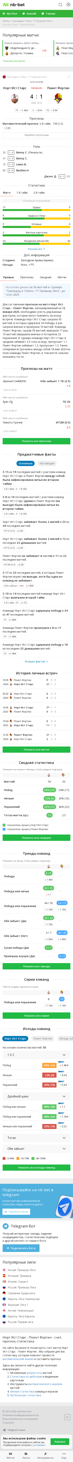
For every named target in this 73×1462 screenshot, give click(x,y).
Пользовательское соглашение (20, 1419)
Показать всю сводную (36, 837)
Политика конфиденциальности (20, 1415)
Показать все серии (36, 1015)
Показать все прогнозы (36, 441)
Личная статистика (22, 1391)
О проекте (8, 1422)
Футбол (6, 20)
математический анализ (18, 1359)
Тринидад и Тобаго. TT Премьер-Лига (31, 20)
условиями (39, 1445)
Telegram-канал (16, 1430)
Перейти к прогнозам (37, 135)
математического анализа (45, 1384)
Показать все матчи (36, 749)
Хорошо (59, 1441)
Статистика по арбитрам (26, 1376)
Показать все (35, 249)
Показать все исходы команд (36, 1167)
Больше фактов (35, 661)
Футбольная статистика (25, 1395)
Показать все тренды (36, 966)
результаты (34, 1373)
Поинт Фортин (58, 88)
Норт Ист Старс (14, 88)
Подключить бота (23, 1248)
